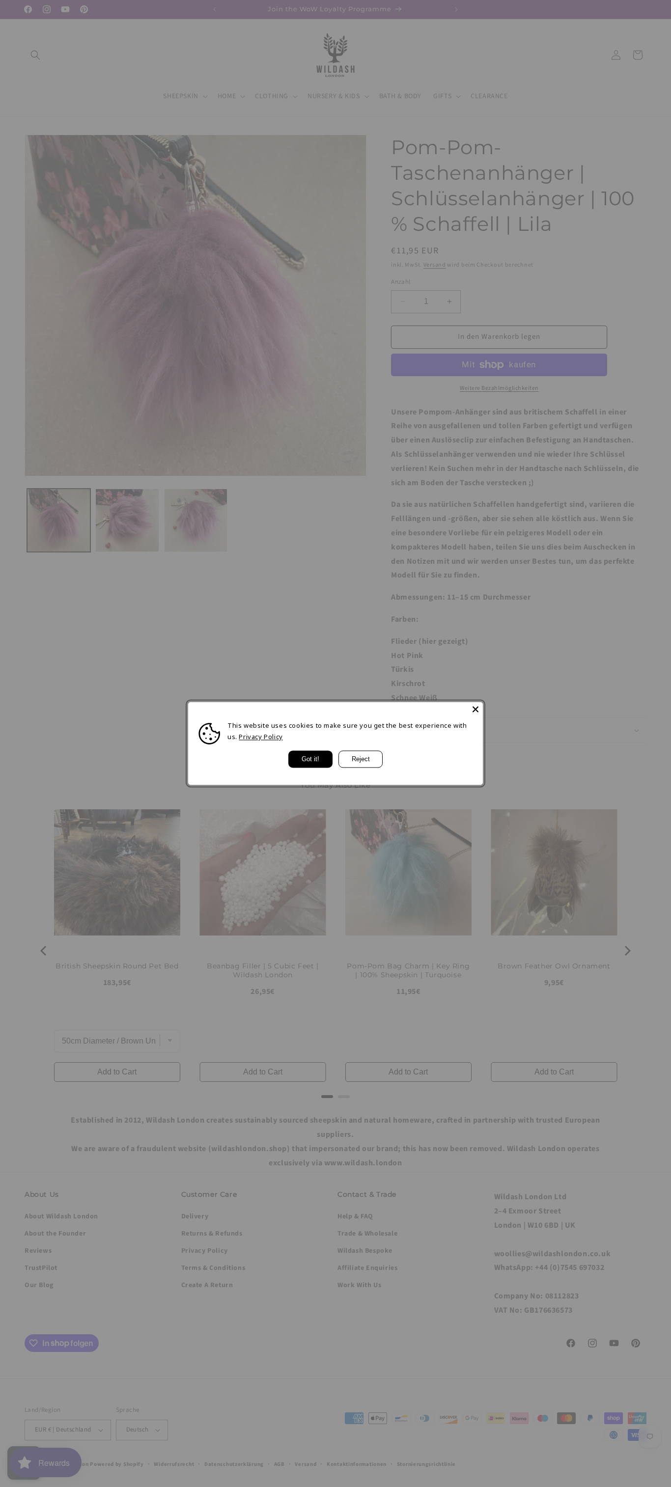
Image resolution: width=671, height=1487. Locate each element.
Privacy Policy (260, 737)
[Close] (475, 709)
